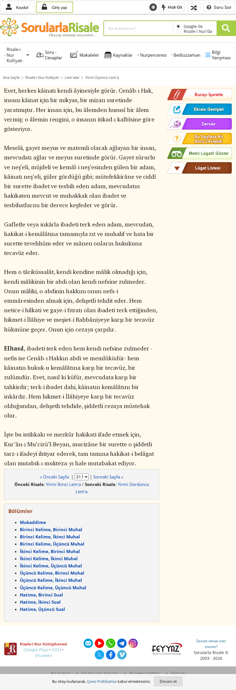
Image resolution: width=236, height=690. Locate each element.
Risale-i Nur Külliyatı (42, 77)
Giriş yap (59, 7)
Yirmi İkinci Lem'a (63, 484)
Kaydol (21, 7)
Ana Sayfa (11, 77)
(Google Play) (36, 649)
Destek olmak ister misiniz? (211, 643)
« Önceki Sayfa (55, 477)
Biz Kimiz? (60, 673)
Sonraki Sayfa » (108, 477)
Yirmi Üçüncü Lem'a (102, 77)
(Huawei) (43, 655)
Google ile (193, 26)
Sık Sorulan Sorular (99, 673)
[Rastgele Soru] (193, 7)
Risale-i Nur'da (198, 31)
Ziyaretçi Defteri (144, 673)
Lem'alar (72, 77)
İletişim (178, 673)
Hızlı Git (174, 6)
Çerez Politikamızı (102, 681)
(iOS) (56, 649)
